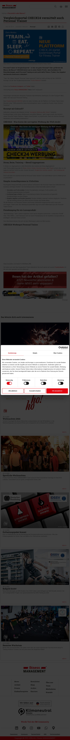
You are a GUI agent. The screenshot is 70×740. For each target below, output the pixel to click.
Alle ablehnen (12, 391)
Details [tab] (35, 353)
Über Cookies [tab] (58, 353)
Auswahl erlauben (35, 391)
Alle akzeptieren (57, 391)
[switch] (26, 383)
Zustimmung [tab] (12, 353)
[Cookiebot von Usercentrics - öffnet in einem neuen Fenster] (60, 347)
